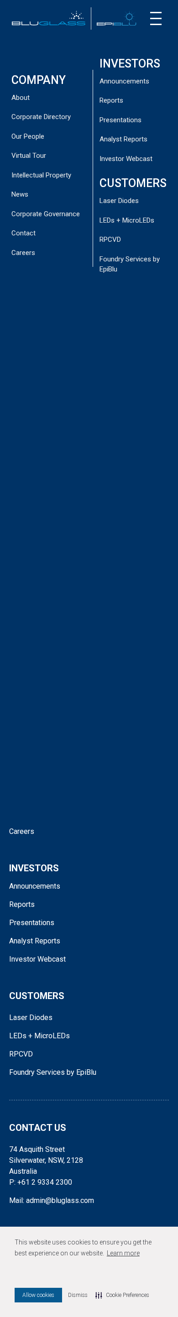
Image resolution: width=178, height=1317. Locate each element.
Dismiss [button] (78, 1295)
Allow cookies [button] (38, 1295)
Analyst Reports (123, 139)
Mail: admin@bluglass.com (51, 1200)
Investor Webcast (125, 159)
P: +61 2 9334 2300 (40, 1182)
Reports (111, 100)
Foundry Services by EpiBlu (52, 1072)
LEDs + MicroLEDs (126, 220)
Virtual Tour (28, 155)
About (20, 98)
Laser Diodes (119, 201)
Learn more (123, 1253)
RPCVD (110, 239)
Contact (23, 233)
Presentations (120, 120)
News (19, 194)
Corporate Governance (45, 214)
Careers (23, 253)
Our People (27, 136)
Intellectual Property (41, 175)
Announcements (124, 81)
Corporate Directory (41, 117)
